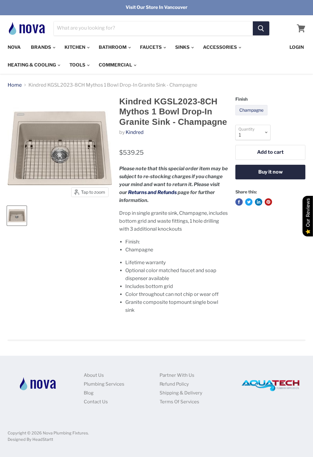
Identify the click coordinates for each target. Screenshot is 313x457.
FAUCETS (151, 47)
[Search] (261, 28)
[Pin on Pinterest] (268, 202)
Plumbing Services (104, 384)
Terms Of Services (179, 402)
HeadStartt (42, 439)
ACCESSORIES (220, 47)
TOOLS (77, 65)
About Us (94, 375)
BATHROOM (113, 47)
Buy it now (270, 172)
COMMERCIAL (116, 65)
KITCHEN (75, 47)
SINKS (182, 47)
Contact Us (96, 402)
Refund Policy (174, 384)
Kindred (135, 132)
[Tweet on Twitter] (248, 202)
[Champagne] (252, 117)
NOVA (14, 47)
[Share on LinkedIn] (258, 202)
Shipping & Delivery (181, 393)
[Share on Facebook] (239, 202)
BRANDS (41, 47)
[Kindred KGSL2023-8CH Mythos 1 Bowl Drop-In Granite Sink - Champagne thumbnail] (17, 215)
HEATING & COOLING (32, 65)
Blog (89, 393)
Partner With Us (177, 375)
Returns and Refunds (152, 192)
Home (15, 85)
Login (296, 47)
